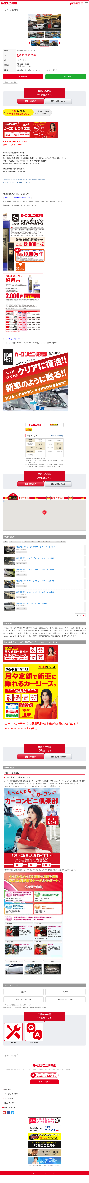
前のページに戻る (10, 82)
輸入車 (65, 992)
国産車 (23, 992)
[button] (44, 512)
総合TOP (7, 1089)
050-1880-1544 (28, 55)
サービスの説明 (57, 436)
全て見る (79, 615)
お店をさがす (8, 1098)
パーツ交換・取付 (60, 541)
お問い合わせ (44, 1082)
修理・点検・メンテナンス (45, 541)
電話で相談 (67, 76)
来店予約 (24, 76)
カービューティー (29, 541)
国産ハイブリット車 (23, 999)
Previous (29, 43)
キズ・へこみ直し (16, 541)
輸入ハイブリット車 (65, 999)
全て (6, 541)
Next (60, 43)
